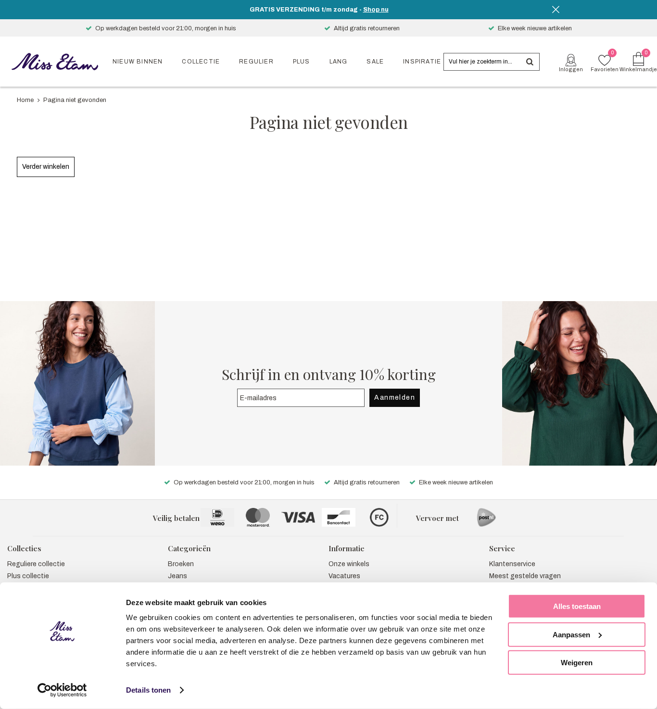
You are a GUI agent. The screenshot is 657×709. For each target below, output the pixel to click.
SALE (375, 61)
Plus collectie (28, 576)
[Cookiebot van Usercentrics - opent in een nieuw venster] (62, 690)
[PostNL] (486, 517)
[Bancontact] (338, 517)
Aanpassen (571, 634)
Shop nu (376, 9)
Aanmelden (394, 397)
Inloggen (571, 69)
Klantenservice (512, 564)
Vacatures (344, 576)
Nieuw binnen (138, 61)
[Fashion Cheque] (379, 517)
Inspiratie (422, 61)
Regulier (256, 61)
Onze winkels (348, 564)
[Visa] (298, 517)
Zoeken (529, 61)
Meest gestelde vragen (525, 576)
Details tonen (148, 690)
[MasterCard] (258, 517)
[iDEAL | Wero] (217, 517)
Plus (301, 61)
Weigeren (577, 662)
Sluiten (555, 9)
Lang (338, 61)
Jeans (177, 576)
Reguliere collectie (36, 564)
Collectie (201, 61)
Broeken (181, 564)
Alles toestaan (577, 606)
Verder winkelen (45, 166)
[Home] (55, 62)
